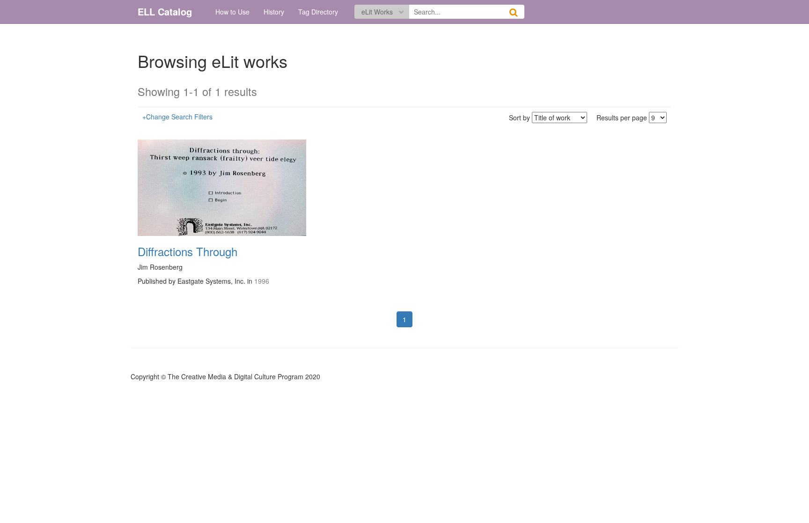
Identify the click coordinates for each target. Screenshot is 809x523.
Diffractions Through (187, 251)
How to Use (232, 11)
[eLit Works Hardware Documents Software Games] (381, 9)
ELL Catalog (165, 11)
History (274, 11)
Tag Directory (318, 11)
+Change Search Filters (177, 116)
